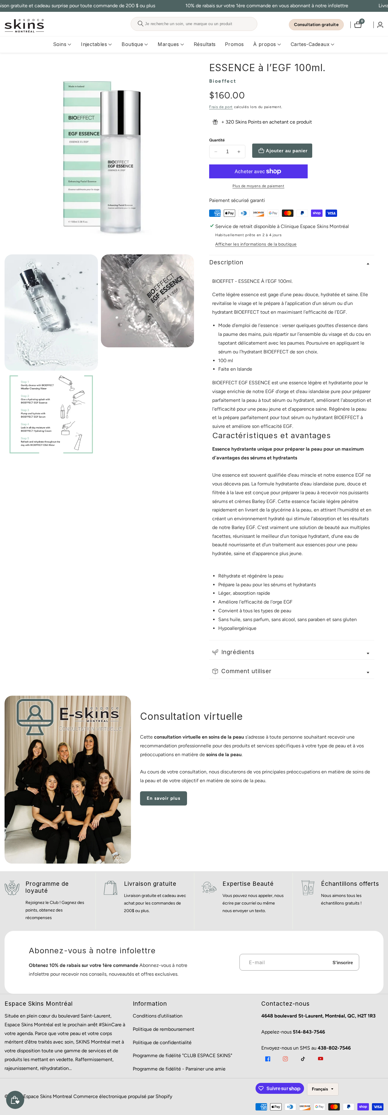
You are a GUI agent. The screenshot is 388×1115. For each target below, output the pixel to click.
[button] (59, 44)
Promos (234, 44)
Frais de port (221, 107)
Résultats (205, 44)
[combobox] (194, 24)
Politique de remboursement (163, 1029)
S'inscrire (343, 962)
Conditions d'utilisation (157, 1016)
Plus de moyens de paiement (258, 186)
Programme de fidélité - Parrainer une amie (179, 1069)
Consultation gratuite (316, 24)
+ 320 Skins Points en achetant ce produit (266, 122)
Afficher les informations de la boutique (256, 244)
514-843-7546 (309, 1032)
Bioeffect (222, 81)
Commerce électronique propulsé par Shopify (122, 1096)
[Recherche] (140, 24)
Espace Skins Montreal (47, 1096)
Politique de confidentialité (162, 1042)
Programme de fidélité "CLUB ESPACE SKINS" (182, 1055)
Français (320, 1089)
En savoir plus (163, 798)
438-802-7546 (334, 1048)
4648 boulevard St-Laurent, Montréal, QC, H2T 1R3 (318, 1016)
